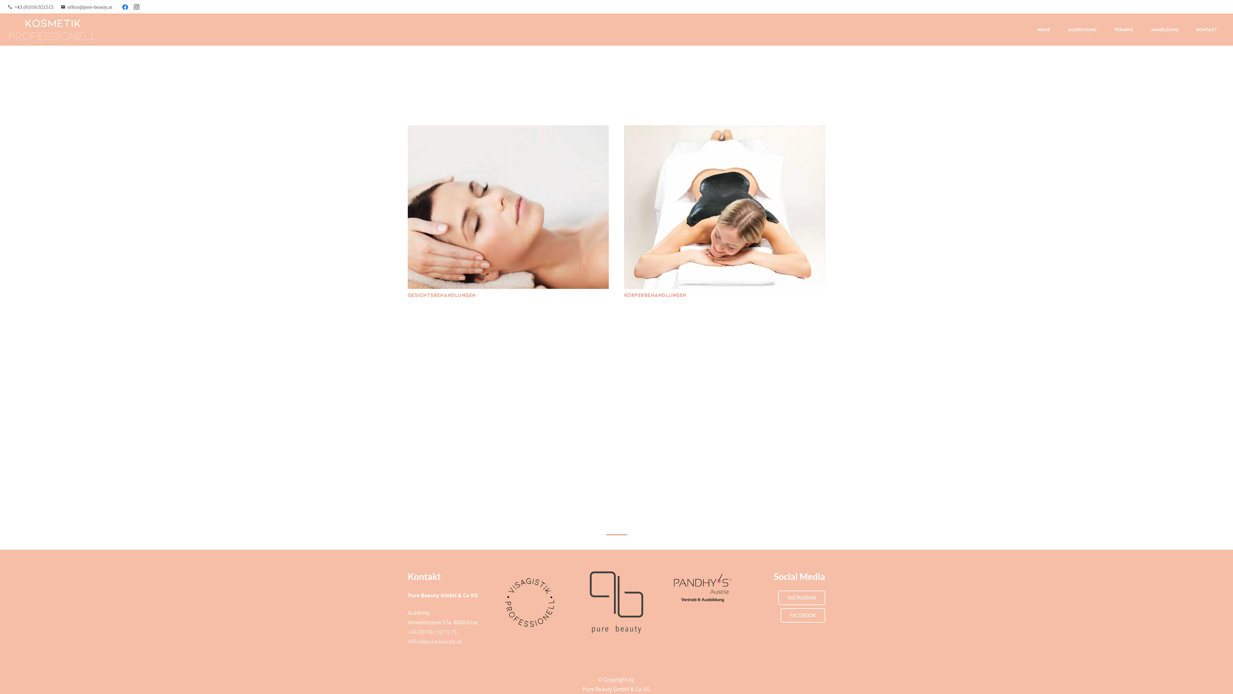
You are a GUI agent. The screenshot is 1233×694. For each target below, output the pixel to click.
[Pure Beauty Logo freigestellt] (616, 602)
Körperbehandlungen (655, 295)
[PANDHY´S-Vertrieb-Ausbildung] (703, 588)
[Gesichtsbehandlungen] (508, 207)
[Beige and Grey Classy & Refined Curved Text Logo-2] (53, 29)
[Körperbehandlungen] (724, 207)
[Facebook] (125, 7)
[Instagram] (137, 7)
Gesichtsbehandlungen (442, 295)
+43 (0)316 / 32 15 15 (432, 632)
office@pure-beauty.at (435, 641)
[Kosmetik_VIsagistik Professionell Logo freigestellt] (530, 602)
